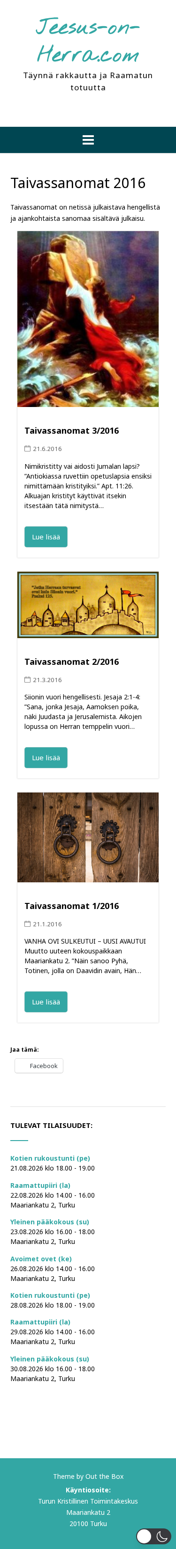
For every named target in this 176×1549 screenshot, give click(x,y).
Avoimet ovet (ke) (41, 1258)
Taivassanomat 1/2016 (71, 905)
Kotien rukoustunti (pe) (50, 1158)
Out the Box (104, 1476)
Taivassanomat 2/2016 (71, 661)
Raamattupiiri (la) (40, 1185)
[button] (88, 140)
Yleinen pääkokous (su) (49, 1221)
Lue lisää (46, 536)
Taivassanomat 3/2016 (71, 430)
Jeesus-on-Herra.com (88, 42)
